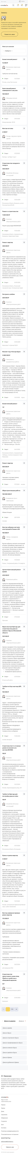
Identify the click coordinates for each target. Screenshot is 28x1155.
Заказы (3, 1108)
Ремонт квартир (7, 242)
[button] (25, 1021)
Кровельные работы (11, 579)
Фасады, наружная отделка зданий (13, 137)
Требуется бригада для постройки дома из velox (10, 795)
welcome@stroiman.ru (7, 1141)
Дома (2, 1111)
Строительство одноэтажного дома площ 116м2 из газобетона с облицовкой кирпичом (10, 977)
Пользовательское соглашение (9, 1134)
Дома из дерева (7, 1028)
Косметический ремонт (9, 59)
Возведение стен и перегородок (11, 499)
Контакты (3, 1128)
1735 (12, 1009)
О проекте (4, 1121)
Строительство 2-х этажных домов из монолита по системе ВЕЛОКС (11, 748)
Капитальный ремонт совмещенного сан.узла (10, 89)
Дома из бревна (7, 1057)
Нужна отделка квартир (10, 855)
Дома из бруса (7, 1033)
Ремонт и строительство (10, 211)
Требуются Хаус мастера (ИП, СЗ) (11, 687)
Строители (4, 1114)
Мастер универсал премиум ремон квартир (11, 914)
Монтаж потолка (7, 128)
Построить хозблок (8, 294)
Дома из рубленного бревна (11, 1062)
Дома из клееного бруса (10, 1047)
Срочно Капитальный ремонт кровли (11, 570)
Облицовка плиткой (11, 98)
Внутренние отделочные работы (13, 68)
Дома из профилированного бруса (12, 1043)
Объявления (4, 1118)
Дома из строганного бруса (11, 1038)
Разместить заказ (10, 34)
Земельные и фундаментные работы (12, 361)
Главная (3, 1105)
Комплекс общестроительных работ (13, 220)
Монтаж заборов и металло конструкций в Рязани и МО (11, 528)
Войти (22, 1)
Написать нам (10, 1147)
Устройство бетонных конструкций (12, 174)
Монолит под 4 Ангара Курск (11, 351)
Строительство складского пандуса (11, 164)
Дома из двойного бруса (10, 1052)
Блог (2, 1124)
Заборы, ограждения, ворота (12, 538)
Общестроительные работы (11, 490)
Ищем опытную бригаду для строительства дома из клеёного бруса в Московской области (11, 630)
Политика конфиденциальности (10, 1131)
